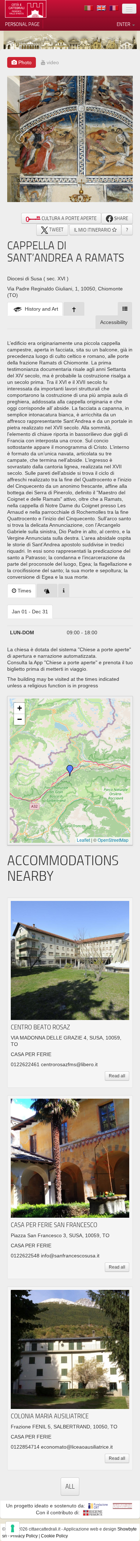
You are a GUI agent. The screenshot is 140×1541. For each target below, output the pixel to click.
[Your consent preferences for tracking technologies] (12, 1528)
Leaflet (83, 840)
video (52, 62)
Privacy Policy (24, 1535)
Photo (24, 62)
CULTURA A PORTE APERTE (69, 218)
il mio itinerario (93, 230)
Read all (117, 1075)
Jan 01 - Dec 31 (30, 611)
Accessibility (113, 322)
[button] (70, 770)
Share (120, 218)
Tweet (56, 229)
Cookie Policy (54, 1535)
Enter (124, 24)
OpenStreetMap (113, 840)
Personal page (22, 24)
